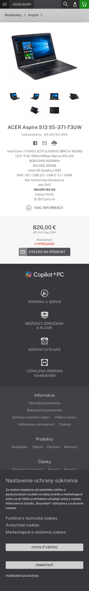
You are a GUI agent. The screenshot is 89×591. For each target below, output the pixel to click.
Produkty (44, 439)
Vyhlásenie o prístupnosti (36, 424)
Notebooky (13, 15)
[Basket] (84, 4)
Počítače (53, 447)
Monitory (70, 447)
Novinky (54, 469)
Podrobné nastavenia (22, 576)
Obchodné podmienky (44, 403)
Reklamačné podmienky (44, 410)
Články (44, 462)
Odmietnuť (44, 565)
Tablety (37, 447)
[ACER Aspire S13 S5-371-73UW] (44, 56)
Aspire (33, 15)
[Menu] (4, 4)
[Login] (74, 4)
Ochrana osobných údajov (31, 417)
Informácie (44, 395)
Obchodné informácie (28, 469)
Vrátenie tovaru (65, 417)
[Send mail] (44, 143)
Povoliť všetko (44, 547)
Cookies (65, 424)
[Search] (65, 4)
